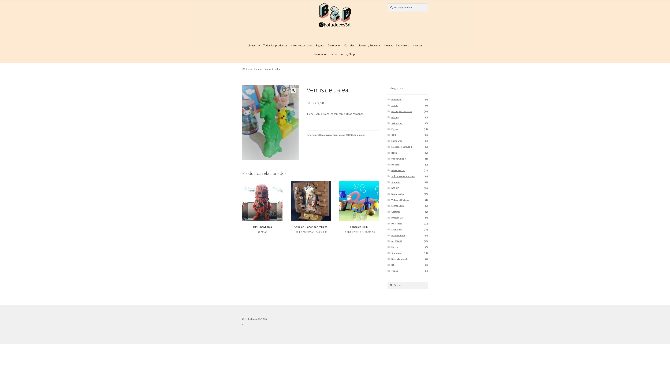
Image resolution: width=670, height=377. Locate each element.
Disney (395, 117)
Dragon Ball (397, 217)
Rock (394, 152)
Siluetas (388, 45)
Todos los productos (275, 45)
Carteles (349, 45)
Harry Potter (398, 170)
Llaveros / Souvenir (369, 45)
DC (392, 265)
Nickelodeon (398, 235)
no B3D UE (347, 134)
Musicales (396, 223)
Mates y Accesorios (302, 45)
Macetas (417, 45)
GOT (393, 134)
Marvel (395, 247)
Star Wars (396, 229)
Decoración (334, 45)
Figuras (320, 45)
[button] (293, 90)
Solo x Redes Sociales (403, 176)
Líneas (251, 45)
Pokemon (396, 99)
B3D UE (395, 188)
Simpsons (359, 134)
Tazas (333, 54)
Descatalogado (399, 259)
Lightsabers (397, 205)
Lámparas (396, 140)
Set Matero (402, 45)
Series (394, 105)
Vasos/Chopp (348, 54)
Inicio (249, 69)
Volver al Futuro (400, 200)
